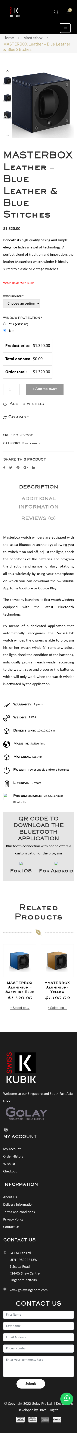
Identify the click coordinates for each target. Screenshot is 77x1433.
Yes (18, 324)
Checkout (10, 1171)
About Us (10, 1197)
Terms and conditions (19, 1212)
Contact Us (11, 1227)
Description (38, 487)
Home (8, 38)
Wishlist (9, 1164)
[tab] (38, 487)
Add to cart (46, 389)
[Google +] (26, 468)
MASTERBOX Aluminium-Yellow (57, 988)
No (11, 331)
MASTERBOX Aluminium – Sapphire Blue (19, 988)
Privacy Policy (13, 1219)
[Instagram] (6, 1130)
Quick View (31, 971)
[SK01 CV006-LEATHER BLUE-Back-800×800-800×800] (7, 115)
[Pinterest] (17, 468)
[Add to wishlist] (31, 950)
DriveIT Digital (49, 1410)
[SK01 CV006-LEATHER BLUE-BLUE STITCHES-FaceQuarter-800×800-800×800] (7, 81)
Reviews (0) (38, 519)
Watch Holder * (13, 296)
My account (12, 1149)
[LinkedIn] (33, 468)
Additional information (39, 503)
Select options (21, 1008)
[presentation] (7, 980)
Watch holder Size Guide (18, 283)
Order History (13, 1156)
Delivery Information (18, 1204)
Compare (31, 958)
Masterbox (33, 38)
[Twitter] (10, 468)
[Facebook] (4, 468)
